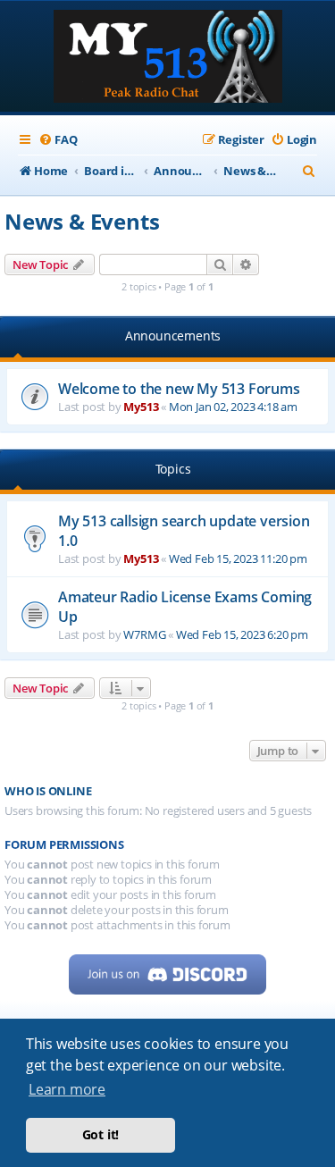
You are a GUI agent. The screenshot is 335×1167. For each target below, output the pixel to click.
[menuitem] (57, 140)
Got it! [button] (101, 1134)
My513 (140, 407)
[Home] (168, 58)
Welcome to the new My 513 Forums (179, 389)
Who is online (47, 791)
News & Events (81, 221)
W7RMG (144, 634)
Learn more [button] (67, 1089)
